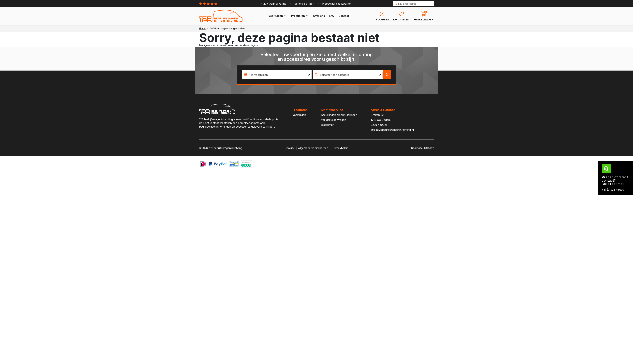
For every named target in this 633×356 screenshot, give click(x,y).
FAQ (331, 15)
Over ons (319, 15)
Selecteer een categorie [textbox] (334, 74)
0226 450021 (379, 124)
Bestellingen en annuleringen (339, 115)
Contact (343, 15)
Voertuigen (275, 15)
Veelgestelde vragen (333, 119)
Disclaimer (327, 124)
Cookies (290, 148)
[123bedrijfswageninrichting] (221, 16)
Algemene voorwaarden (313, 148)
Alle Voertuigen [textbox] (258, 74)
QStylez (429, 148)
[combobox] (277, 74)
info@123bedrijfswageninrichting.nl (392, 129)
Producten (298, 15)
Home (202, 28)
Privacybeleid (340, 148)
